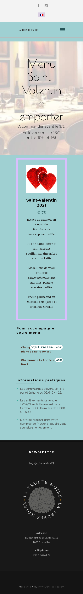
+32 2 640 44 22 (41, 555)
